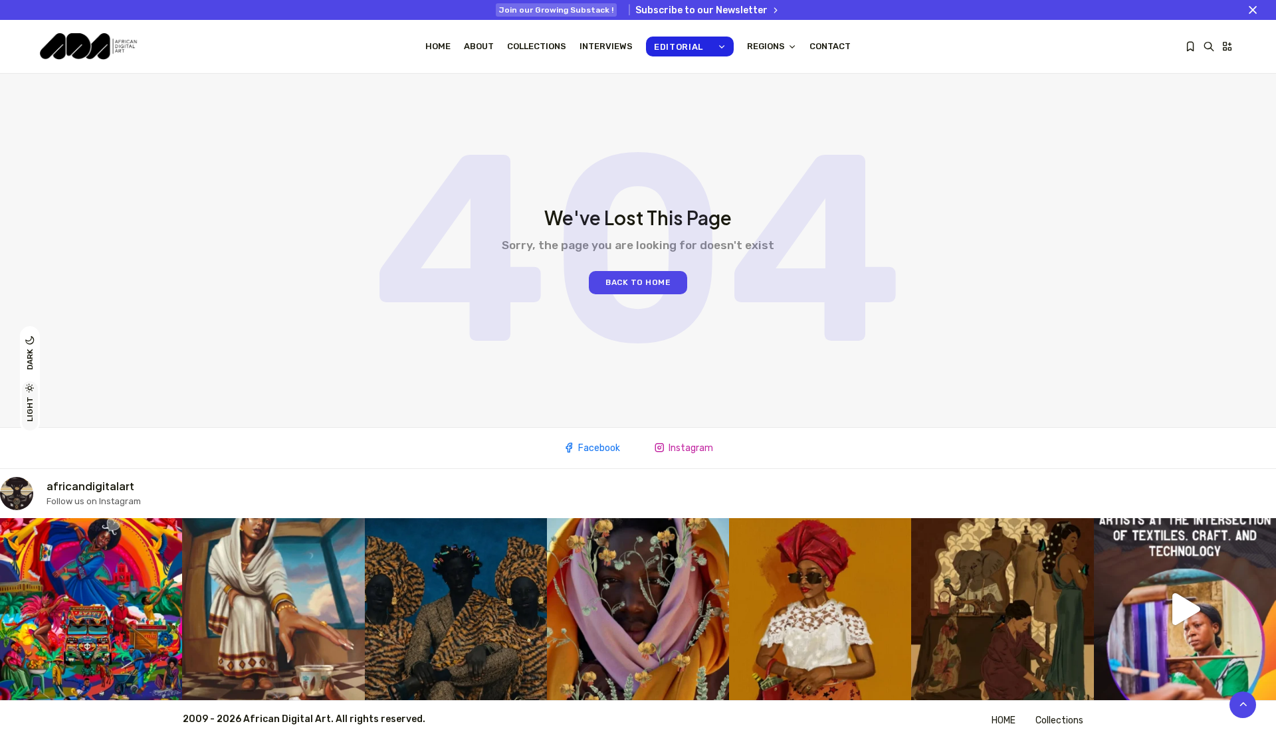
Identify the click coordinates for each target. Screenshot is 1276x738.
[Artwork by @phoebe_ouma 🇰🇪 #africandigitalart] (1002, 609)
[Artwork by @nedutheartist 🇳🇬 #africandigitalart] (820, 609)
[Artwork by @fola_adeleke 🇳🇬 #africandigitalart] (456, 609)
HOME (1003, 720)
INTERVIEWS (606, 46)
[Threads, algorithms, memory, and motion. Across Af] (1185, 609)
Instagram (691, 448)
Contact (830, 46)
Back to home (638, 282)
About (479, 46)
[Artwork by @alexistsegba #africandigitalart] (638, 609)
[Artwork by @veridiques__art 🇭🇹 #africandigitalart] (91, 609)
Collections (536, 46)
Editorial (678, 47)
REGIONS (766, 46)
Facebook (599, 448)
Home (438, 46)
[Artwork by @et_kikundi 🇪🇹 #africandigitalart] (273, 609)
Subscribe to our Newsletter (701, 10)
